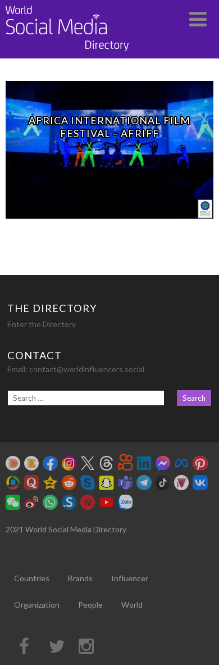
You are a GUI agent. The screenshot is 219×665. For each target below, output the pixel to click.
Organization (37, 604)
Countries (31, 578)
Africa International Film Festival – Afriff (109, 126)
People (90, 604)
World (132, 604)
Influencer (129, 578)
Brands (80, 578)
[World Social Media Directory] (67, 53)
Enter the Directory (41, 324)
